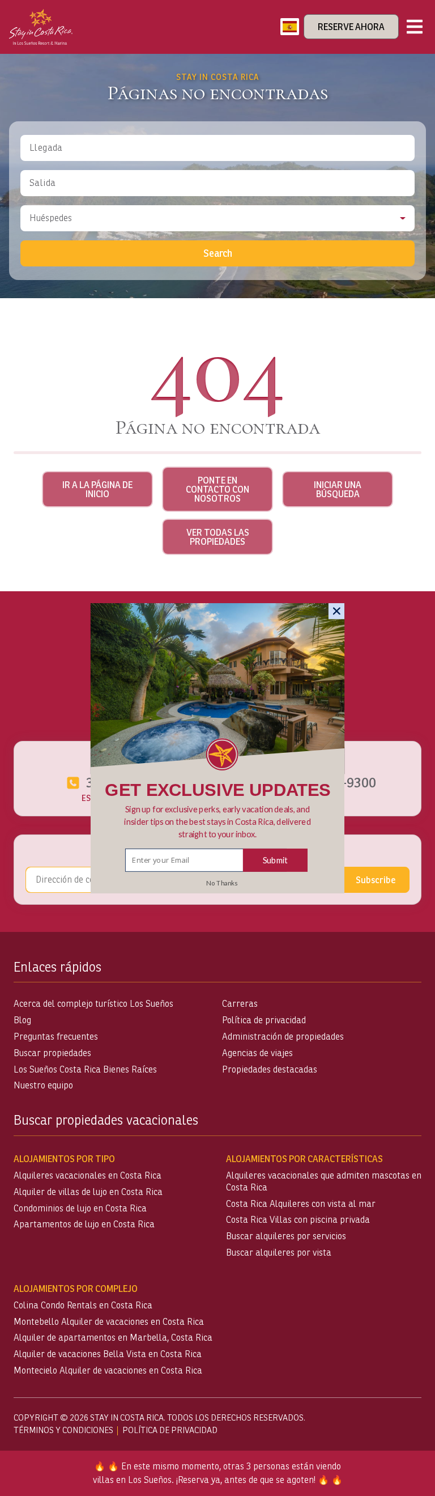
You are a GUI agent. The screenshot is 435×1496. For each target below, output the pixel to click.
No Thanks (221, 883)
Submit (275, 859)
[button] (217, 821)
